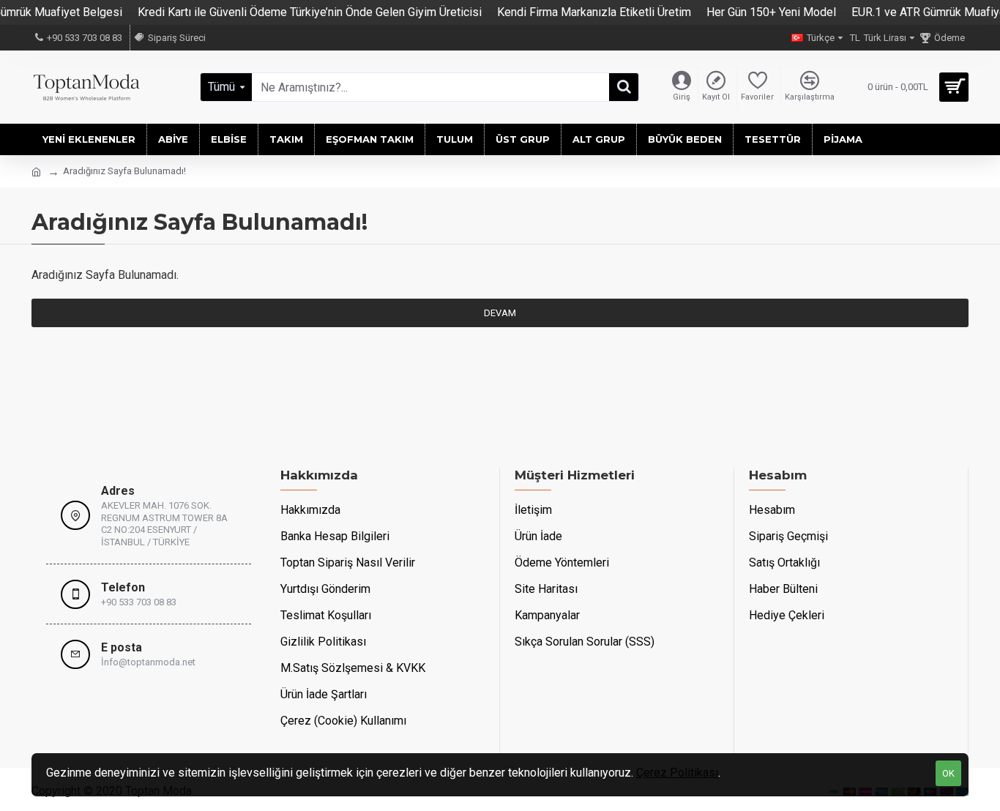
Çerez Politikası (677, 773)
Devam (500, 312)
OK (948, 773)
